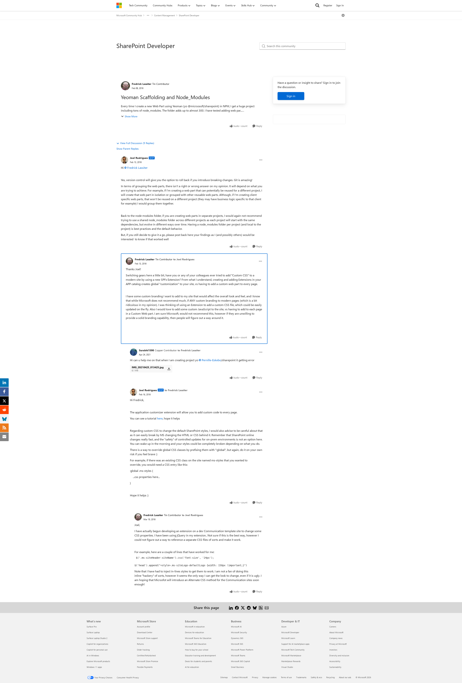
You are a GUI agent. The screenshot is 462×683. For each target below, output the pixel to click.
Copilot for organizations (97, 644)
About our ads (345, 677)
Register (327, 5)
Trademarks (301, 677)
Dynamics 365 (237, 638)
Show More (131, 116)
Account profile (143, 626)
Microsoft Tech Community (292, 649)
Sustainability (335, 667)
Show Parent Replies (127, 148)
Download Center (144, 632)
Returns (140, 644)
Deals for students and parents (198, 661)
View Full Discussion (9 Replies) (137, 143)
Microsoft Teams (238, 655)
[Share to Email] (267, 607)
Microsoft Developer (290, 632)
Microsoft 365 (237, 644)
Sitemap (224, 677)
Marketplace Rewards (290, 661)
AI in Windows (93, 655)
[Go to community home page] (119, 5)
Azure (283, 626)
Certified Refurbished (146, 655)
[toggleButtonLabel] (343, 15)
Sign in (291, 96)
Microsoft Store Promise (147, 661)
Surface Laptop (93, 632)
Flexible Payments (145, 667)
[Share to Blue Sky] (255, 607)
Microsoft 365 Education (195, 644)
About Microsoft (336, 632)
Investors (333, 649)
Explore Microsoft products (98, 661)
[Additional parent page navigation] (148, 15)
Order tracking (143, 649)
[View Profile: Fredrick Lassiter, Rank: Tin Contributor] (125, 85)
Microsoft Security (239, 632)
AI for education (192, 667)
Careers (332, 626)
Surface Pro (92, 626)
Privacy (255, 677)
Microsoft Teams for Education (198, 638)
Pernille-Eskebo (211, 360)
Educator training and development (200, 655)
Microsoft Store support (147, 638)
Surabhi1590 (146, 350)
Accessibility (334, 661)
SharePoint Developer (189, 15)
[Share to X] (243, 607)
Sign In (340, 5)
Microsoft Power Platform (242, 649)
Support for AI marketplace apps (295, 644)
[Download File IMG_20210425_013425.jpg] (168, 369)
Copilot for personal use (97, 649)
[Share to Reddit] (249, 607)
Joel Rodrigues (139, 158)
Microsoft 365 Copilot (240, 661)
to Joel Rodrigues (183, 259)
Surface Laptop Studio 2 (97, 638)
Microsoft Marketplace (291, 655)
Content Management (164, 15)
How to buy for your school (196, 649)
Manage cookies (269, 677)
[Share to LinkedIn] (231, 607)
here (160, 418)
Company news (336, 638)
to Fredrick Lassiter (189, 350)
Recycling (330, 677)
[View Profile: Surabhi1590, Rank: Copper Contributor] (133, 352)
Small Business (237, 667)
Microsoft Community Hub (129, 15)
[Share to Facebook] (237, 607)
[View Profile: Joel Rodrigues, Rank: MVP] (124, 160)
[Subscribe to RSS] (261, 607)
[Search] (317, 5)
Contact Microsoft (240, 677)
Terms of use (286, 677)
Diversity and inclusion (339, 655)
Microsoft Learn (288, 638)
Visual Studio (287, 667)
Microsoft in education (195, 626)
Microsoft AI (236, 626)
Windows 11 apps (94, 667)
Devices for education (194, 632)
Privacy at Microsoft (338, 644)
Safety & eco (316, 677)
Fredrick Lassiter (141, 84)
